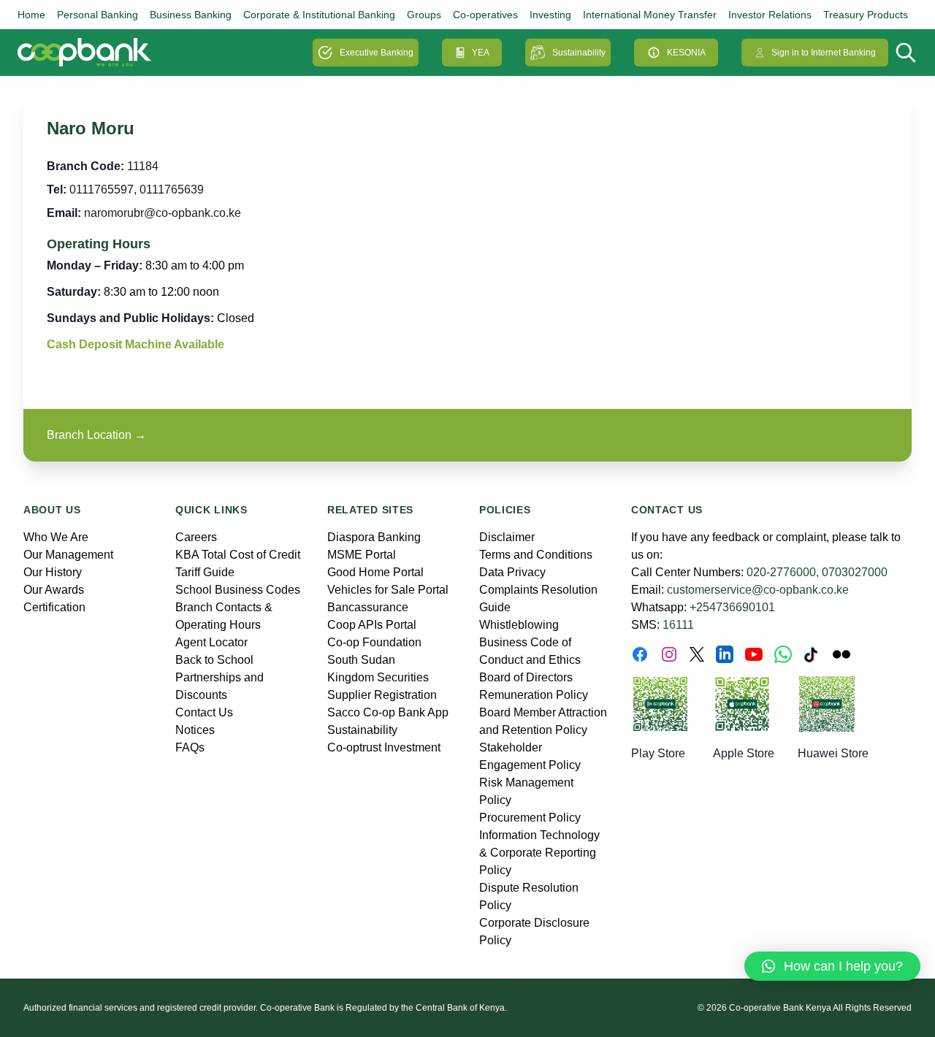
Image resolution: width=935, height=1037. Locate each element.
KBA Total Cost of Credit (237, 554)
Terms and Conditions (535, 554)
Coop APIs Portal (371, 625)
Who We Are (55, 537)
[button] (832, 966)
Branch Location (96, 435)
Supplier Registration (382, 695)
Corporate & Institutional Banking (319, 14)
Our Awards (53, 589)
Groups (424, 14)
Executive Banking (376, 52)
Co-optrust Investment (383, 747)
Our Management (68, 554)
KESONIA (686, 52)
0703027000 (855, 572)
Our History (52, 572)
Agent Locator (211, 642)
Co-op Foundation (374, 642)
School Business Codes (237, 589)
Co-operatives (485, 14)
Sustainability (579, 52)
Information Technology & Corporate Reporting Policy (539, 852)
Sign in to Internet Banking (823, 52)
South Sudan (361, 660)
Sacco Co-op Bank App (388, 712)
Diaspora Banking (374, 537)
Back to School (214, 660)
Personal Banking (97, 14)
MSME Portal (361, 554)
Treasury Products (865, 14)
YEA (480, 52)
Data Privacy (512, 572)
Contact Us (204, 712)
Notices (195, 730)
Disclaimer (507, 537)
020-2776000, (783, 572)
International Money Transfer (650, 14)
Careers (196, 537)
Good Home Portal (375, 572)
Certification (54, 607)
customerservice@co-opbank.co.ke (758, 589)
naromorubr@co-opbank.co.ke (162, 213)
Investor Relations (770, 14)
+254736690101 (732, 607)
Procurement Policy (530, 817)
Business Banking (191, 14)
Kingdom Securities (378, 677)
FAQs (190, 747)
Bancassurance (367, 607)
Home (31, 14)
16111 (678, 625)
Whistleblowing (519, 625)
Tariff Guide (204, 572)
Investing (550, 14)
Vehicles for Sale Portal (388, 589)
